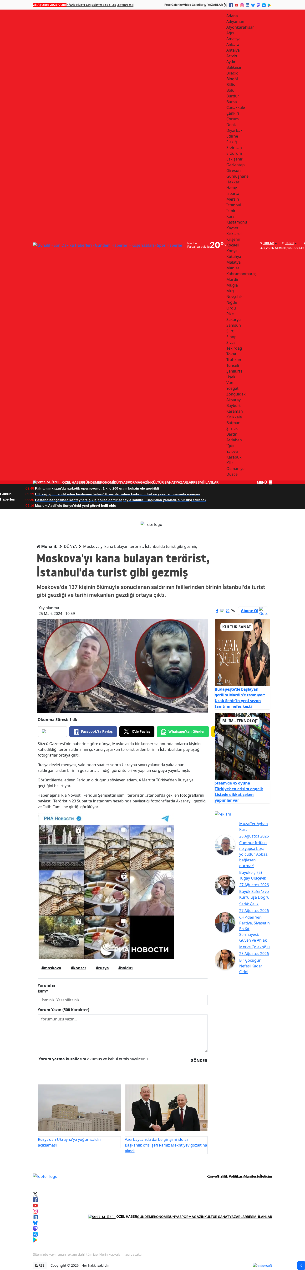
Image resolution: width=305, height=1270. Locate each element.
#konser (78, 968)
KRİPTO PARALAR (104, 5)
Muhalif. (48, 546)
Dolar (268, 243)
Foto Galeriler (173, 4)
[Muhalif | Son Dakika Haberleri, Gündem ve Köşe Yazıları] (45, 1176)
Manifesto (252, 1176)
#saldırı (125, 968)
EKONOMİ (106, 482)
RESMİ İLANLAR (206, 482)
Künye (212, 1176)
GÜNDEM (90, 482)
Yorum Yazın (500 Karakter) (63, 1009)
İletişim (266, 1176)
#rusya (102, 968)
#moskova (51, 968)
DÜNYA (120, 482)
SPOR (130, 482)
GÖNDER (199, 1060)
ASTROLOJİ (125, 5)
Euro (289, 243)
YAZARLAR (215, 4)
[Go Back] (301, 1265)
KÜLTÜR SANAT (163, 482)
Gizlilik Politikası (230, 1176)
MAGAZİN (143, 482)
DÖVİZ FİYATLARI (78, 5)
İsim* (43, 991)
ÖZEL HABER (72, 482)
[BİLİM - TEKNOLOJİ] (242, 746)
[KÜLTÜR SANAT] (242, 652)
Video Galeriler (193, 4)
